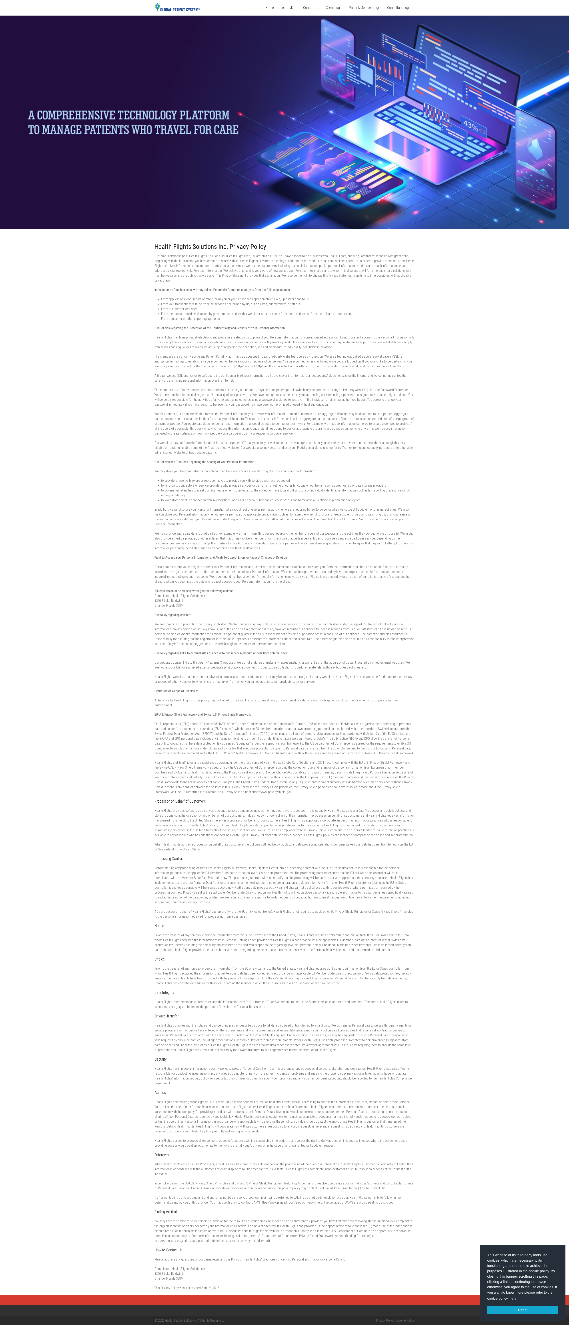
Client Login (334, 8)
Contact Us (311, 8)
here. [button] (513, 1298)
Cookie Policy (405, 1321)
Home (270, 8)
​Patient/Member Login (365, 8)
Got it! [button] (523, 1310)
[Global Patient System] (177, 11)
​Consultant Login (399, 8)
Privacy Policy (385, 1321)
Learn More (288, 8)
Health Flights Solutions (180, 1321)
